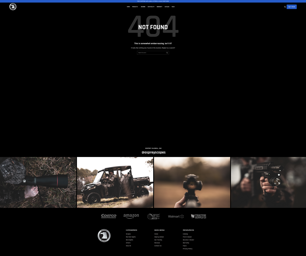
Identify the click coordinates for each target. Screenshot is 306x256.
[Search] (285, 6)
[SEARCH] (167, 53)
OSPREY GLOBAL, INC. (153, 148)
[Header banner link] (153, 1)
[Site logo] (13, 7)
